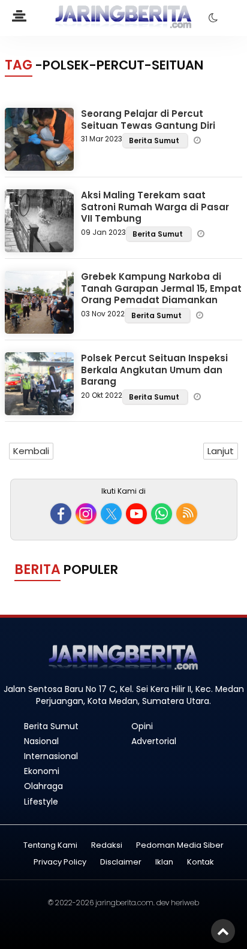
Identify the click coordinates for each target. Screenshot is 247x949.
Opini (142, 726)
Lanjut (220, 451)
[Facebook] (60, 513)
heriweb (185, 902)
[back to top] (223, 931)
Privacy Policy (60, 862)
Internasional (51, 756)
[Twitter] (111, 513)
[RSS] (186, 513)
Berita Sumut (155, 140)
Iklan (164, 862)
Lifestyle (41, 802)
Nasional (41, 741)
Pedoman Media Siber (180, 846)
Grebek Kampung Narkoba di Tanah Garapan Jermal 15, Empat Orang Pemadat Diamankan (161, 288)
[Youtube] (136, 513)
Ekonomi (41, 771)
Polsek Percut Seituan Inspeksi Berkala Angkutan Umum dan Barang (154, 370)
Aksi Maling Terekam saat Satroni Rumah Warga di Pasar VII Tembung (155, 207)
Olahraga (43, 786)
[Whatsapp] (161, 513)
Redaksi (106, 846)
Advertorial (153, 741)
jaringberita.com (124, 902)
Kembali (31, 451)
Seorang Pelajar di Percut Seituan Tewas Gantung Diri (148, 119)
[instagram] (86, 513)
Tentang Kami (50, 846)
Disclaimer (120, 862)
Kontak (200, 862)
